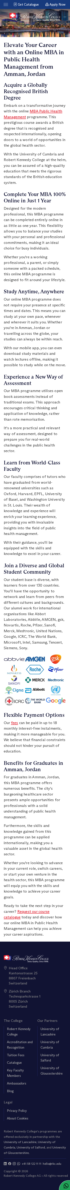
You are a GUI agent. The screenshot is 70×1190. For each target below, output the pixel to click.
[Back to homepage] (35, 17)
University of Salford (31, 1147)
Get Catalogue (28, 4)
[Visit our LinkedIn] (5, 1163)
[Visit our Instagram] (14, 1163)
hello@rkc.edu (52, 1163)
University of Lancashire (20, 1142)
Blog (10, 1091)
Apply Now (57, 4)
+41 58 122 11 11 (31, 1163)
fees (14, 722)
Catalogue (14, 1063)
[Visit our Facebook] (9, 1163)
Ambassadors (16, 1083)
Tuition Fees (15, 1055)
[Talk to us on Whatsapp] (18, 1163)
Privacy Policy (17, 1111)
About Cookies (17, 1118)
